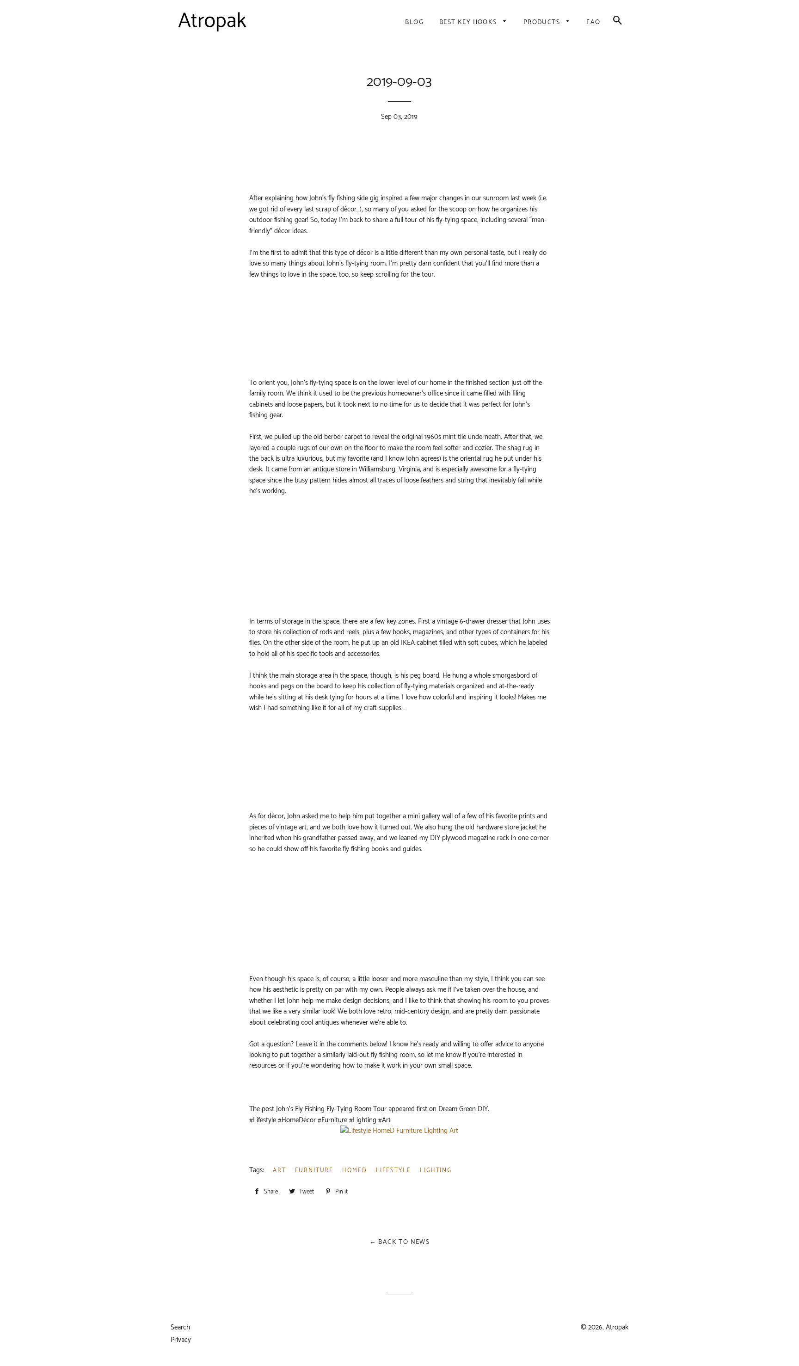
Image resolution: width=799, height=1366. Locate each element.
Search (180, 1327)
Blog (414, 22)
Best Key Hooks (469, 22)
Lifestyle (393, 1170)
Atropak (617, 1327)
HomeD (354, 1170)
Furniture (314, 1170)
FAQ (593, 22)
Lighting (436, 1170)
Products (542, 22)
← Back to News (399, 1242)
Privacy (181, 1340)
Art (279, 1170)
